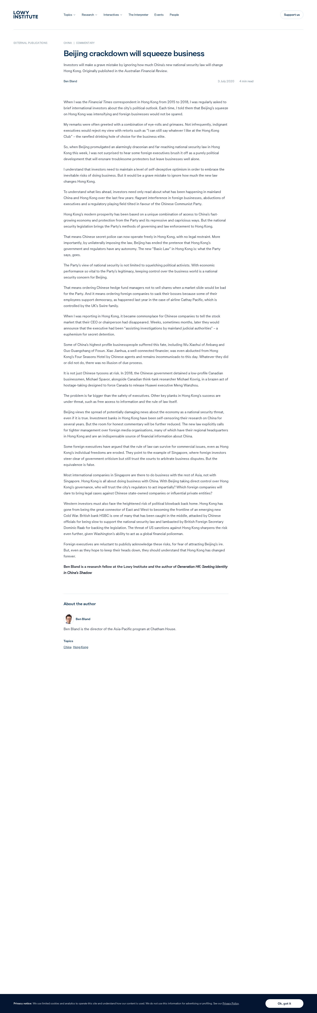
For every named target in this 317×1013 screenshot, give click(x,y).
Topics (68, 15)
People (174, 15)
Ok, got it (284, 1003)
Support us (292, 15)
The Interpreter (138, 15)
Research (88, 15)
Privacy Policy (231, 1003)
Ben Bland (70, 81)
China (67, 647)
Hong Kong (80, 647)
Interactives (111, 15)
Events (159, 15)
